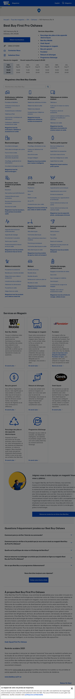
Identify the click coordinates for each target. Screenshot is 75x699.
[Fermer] (72, 688)
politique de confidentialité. (34, 694)
